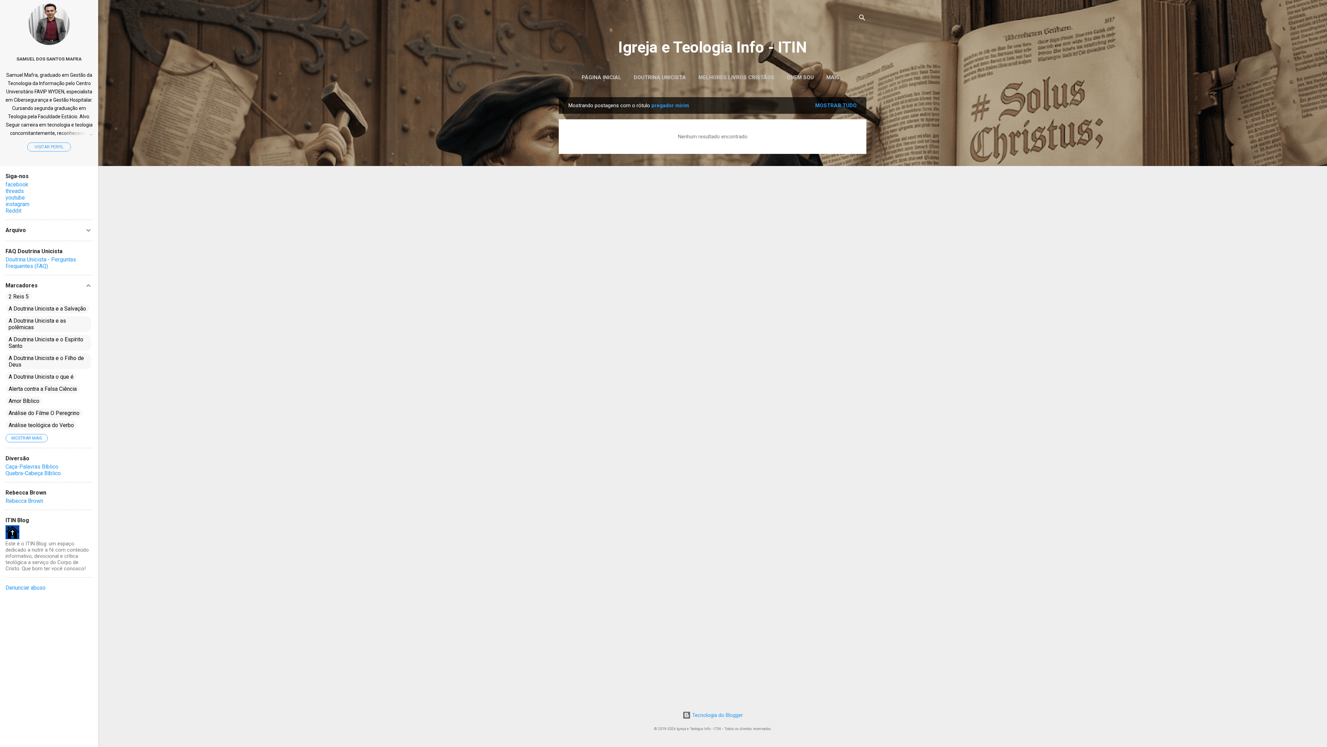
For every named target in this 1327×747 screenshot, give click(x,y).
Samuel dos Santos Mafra (49, 59)
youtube (15, 197)
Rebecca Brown (24, 501)
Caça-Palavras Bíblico (32, 466)
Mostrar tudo (836, 105)
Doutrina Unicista (660, 77)
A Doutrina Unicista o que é (41, 377)
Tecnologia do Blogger (717, 715)
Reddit (13, 211)
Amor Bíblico (24, 401)
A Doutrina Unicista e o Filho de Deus (46, 361)
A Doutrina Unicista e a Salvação (47, 308)
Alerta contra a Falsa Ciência (43, 389)
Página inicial (601, 77)
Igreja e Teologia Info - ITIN (712, 47)
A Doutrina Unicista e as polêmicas (37, 324)
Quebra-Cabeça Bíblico (33, 473)
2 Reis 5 (19, 296)
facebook (17, 184)
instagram (17, 204)
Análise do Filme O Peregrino (44, 413)
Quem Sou (800, 77)
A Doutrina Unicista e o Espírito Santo (46, 342)
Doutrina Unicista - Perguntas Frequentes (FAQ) (41, 262)
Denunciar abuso (26, 587)
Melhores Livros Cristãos (736, 77)
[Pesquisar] (862, 18)
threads (15, 191)
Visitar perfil (49, 147)
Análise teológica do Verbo (41, 425)
